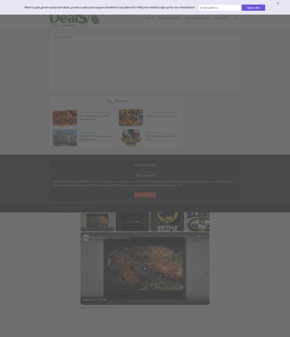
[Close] (282, 3)
